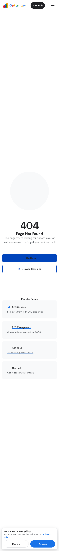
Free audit (38, 5)
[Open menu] (52, 5)
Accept (43, 544)
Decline (16, 544)
